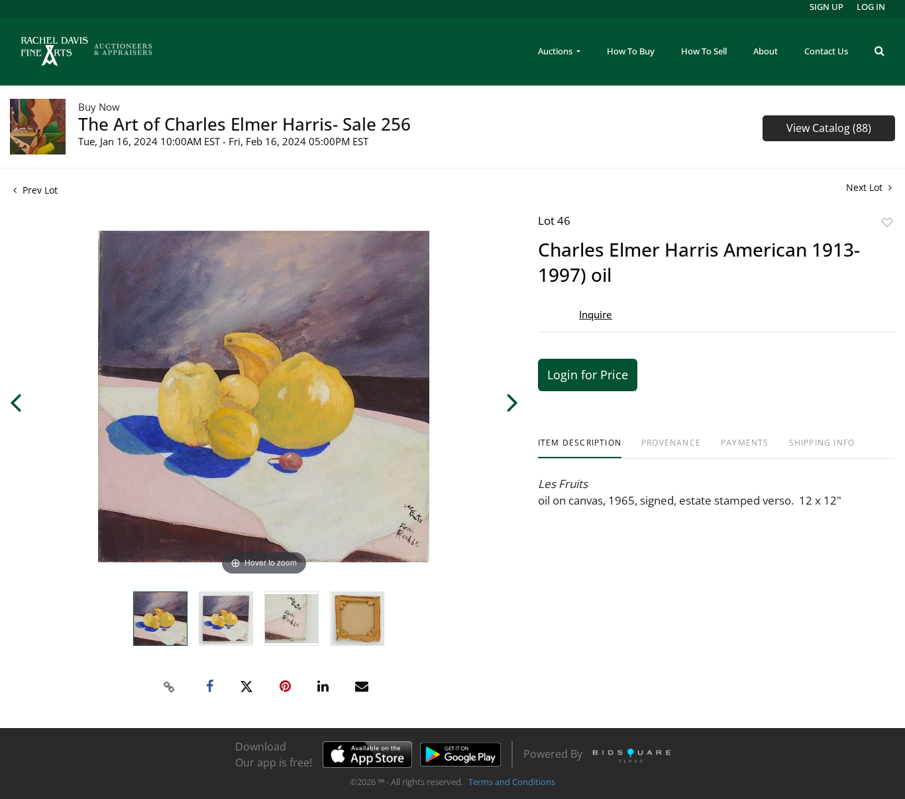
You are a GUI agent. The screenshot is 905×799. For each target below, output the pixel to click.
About (765, 51)
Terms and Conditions (511, 782)
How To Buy (631, 51)
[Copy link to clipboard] (170, 687)
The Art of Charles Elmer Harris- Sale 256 (244, 124)
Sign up (826, 7)
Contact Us (826, 51)
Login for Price (587, 375)
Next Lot (865, 187)
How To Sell (704, 51)
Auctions (556, 51)
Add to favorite (887, 222)
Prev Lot (39, 190)
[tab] (579, 448)
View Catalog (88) (828, 128)
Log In (871, 7)
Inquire (595, 314)
